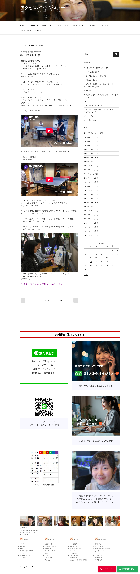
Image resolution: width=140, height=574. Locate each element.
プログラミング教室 (26, 551)
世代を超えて (88, 91)
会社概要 (38, 31)
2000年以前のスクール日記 (93, 133)
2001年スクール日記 (91, 137)
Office (57, 25)
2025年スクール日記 (91, 231)
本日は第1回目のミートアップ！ (95, 76)
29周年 (86, 101)
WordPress (73, 558)
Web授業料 (73, 544)
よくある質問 (99, 551)
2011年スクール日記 (91, 174)
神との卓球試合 (30, 55)
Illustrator (73, 551)
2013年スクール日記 (91, 182)
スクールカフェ (100, 555)
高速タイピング (50, 551)
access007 (37, 52)
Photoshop (73, 553)
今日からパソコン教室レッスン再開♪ (96, 68)
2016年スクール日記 (91, 194)
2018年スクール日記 (91, 202)
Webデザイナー (75, 546)
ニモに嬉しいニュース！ (92, 120)
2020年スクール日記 (91, 211)
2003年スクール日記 (91, 145)
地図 (21, 548)
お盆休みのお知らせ (91, 80)
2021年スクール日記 (91, 215)
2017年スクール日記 (91, 198)
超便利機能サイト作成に (103, 548)
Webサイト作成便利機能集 (78, 560)
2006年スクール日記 (91, 157)
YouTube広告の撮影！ (91, 72)
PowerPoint (48, 558)
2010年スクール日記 (91, 170)
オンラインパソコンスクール (29, 553)
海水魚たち (98, 558)
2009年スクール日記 (91, 166)
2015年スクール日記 (91, 190)
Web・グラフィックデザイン (75, 25)
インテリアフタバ (25, 555)
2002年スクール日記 (91, 141)
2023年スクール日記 (91, 223)
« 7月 (86, 275)
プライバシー (24, 558)
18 (61, 300)
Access (47, 560)
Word (46, 553)
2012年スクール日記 (91, 178)
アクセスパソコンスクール (45, 7)
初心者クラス (46, 25)
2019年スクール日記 (91, 207)
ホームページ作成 (75, 548)
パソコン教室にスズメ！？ (93, 105)
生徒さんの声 (99, 553)
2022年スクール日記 (91, 219)
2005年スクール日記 (91, 153)
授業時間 (48, 548)
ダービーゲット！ (90, 116)
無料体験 (98, 544)
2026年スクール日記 (91, 235)
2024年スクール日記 (91, 227)
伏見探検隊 (98, 560)
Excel (47, 555)
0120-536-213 (108, 569)
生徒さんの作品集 (50, 546)
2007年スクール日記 (91, 162)
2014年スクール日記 (91, 186)
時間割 (92, 25)
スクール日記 (25, 31)
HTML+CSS (74, 555)
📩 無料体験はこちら (127, 569)
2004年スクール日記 (91, 149)
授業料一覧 (34, 25)
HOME (22, 25)
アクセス (103, 25)
